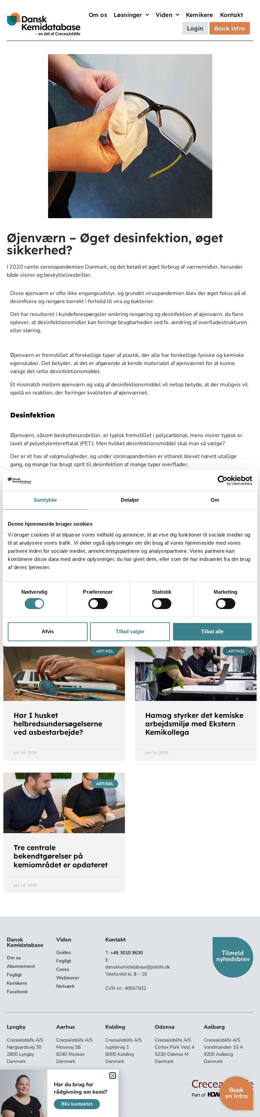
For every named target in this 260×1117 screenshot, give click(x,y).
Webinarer (67, 978)
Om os (98, 15)
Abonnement (21, 966)
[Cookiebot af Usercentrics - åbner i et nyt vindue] (222, 480)
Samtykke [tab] (45, 500)
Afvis (48, 631)
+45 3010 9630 (126, 953)
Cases (62, 969)
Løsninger (128, 15)
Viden (164, 15)
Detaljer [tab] (130, 500)
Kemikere (199, 15)
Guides (63, 952)
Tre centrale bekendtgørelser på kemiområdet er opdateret (61, 856)
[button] (112, 1075)
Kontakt (231, 15)
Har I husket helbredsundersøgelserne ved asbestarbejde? (58, 723)
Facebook (17, 991)
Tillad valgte (130, 631)
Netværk (65, 986)
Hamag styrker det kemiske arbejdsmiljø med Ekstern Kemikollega (194, 723)
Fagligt (14, 975)
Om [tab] (215, 500)
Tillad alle (212, 631)
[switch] (98, 603)
